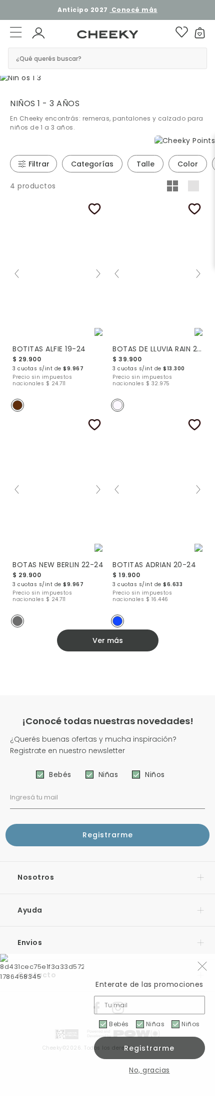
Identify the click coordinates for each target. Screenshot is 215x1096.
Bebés (119, 1024)
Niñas (155, 1024)
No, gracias (149, 1070)
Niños (191, 1024)
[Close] (201, 13)
